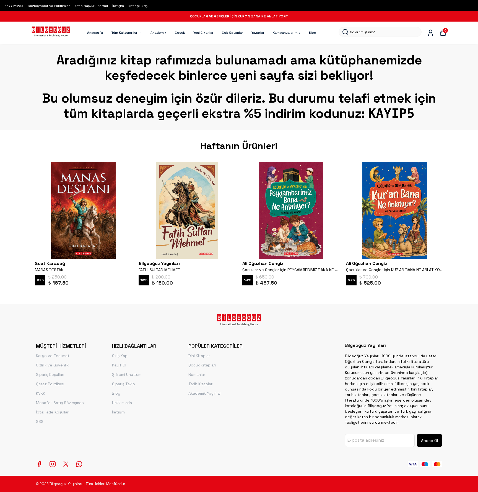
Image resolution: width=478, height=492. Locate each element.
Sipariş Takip (123, 383)
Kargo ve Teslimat (52, 355)
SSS (39, 421)
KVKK (40, 393)
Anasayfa (95, 32)
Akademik (158, 32)
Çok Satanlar (232, 32)
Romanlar (196, 374)
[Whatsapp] (79, 464)
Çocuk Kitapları (202, 365)
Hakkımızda (13, 6)
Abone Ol (429, 440)
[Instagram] (52, 464)
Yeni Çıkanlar (203, 32)
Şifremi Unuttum (126, 374)
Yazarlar (257, 32)
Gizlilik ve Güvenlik (52, 365)
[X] (66, 464)
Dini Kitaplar (199, 355)
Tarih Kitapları (200, 383)
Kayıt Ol (119, 365)
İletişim (118, 6)
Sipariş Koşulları (50, 374)
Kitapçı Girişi (138, 6)
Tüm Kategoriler (124, 32)
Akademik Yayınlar (204, 393)
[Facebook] (39, 464)
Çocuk (180, 32)
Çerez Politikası (50, 383)
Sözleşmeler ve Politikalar (49, 6)
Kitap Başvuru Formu (91, 6)
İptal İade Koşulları (52, 412)
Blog (312, 32)
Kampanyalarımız (286, 32)
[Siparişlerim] (430, 32)
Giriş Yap (120, 355)
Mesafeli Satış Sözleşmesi (60, 402)
